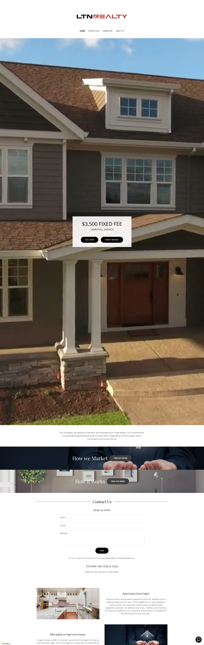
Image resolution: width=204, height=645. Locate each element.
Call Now (89, 240)
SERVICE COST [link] (94, 31)
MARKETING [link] (108, 31)
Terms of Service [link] (125, 558)
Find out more (120, 458)
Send (102, 550)
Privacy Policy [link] (110, 558)
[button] (199, 639)
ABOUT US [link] (120, 31)
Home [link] (82, 31)
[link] (102, 16)
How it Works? (112, 240)
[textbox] (102, 517)
